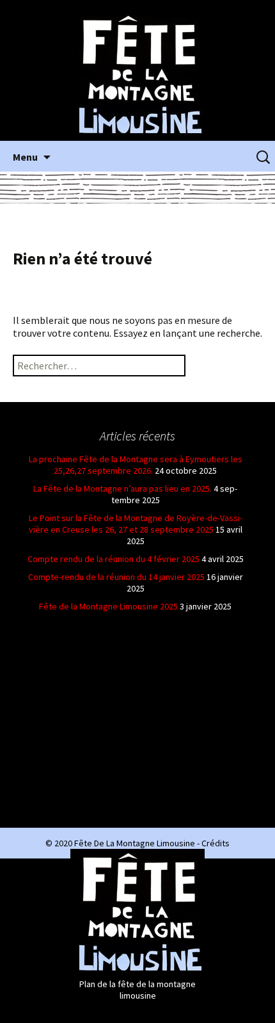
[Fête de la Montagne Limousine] (137, 74)
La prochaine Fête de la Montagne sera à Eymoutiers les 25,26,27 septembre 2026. (135, 464)
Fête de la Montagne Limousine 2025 (108, 606)
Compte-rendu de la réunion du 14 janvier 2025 (116, 577)
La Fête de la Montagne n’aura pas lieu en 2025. (122, 488)
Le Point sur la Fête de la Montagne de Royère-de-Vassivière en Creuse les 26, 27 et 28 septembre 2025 (135, 523)
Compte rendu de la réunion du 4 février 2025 (114, 559)
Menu (25, 156)
